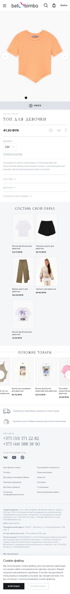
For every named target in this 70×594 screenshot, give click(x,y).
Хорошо (14, 586)
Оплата (6, 472)
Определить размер (12, 154)
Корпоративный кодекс (48, 492)
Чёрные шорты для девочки (45, 247)
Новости (41, 477)
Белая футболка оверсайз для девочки (46, 389)
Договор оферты (11, 487)
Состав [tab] (8, 179)
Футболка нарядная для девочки (21, 389)
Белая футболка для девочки (22, 247)
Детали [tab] (8, 188)
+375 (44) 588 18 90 (21, 444)
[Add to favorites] (30, 239)
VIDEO (37, 105)
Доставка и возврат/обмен (16, 477)
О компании (43, 487)
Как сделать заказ (11, 467)
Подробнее (38, 586)
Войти (62, 5)
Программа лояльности (48, 467)
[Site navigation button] (4, 6)
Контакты (41, 482)
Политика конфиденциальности (13, 493)
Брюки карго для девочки (20, 290)
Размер (7, 141)
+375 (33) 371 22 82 (21, 438)
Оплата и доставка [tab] (16, 196)
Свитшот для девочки (46, 289)
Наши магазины (44, 472)
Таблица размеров (12, 482)
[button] (5, 56)
